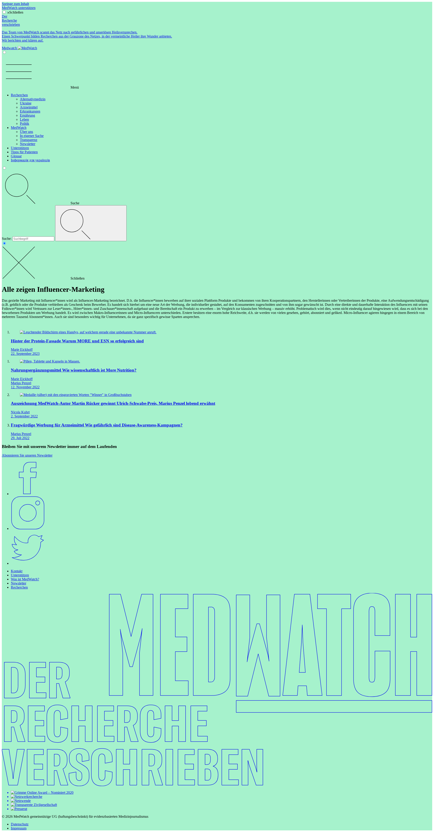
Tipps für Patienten (24, 152)
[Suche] (91, 223)
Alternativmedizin (32, 99)
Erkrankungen (30, 111)
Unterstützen (20, 148)
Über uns (26, 132)
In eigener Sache (32, 136)
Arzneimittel (29, 107)
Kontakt (16, 571)
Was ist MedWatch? (25, 579)
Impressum (18, 828)
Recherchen (19, 95)
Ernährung (27, 115)
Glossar (16, 156)
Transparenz (28, 140)
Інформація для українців (30, 160)
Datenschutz (19, 824)
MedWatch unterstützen (18, 8)
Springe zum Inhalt (15, 4)
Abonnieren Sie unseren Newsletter (27, 455)
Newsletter (27, 144)
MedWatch (18, 128)
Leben (24, 119)
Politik (24, 123)
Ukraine (25, 103)
